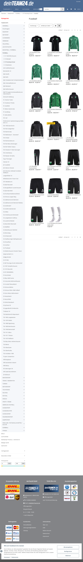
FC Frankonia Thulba (8, 103)
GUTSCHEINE (4, 436)
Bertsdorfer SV (7, 71)
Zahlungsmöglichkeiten (29, 527)
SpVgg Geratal (7, 257)
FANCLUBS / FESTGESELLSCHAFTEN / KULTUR (12, 423)
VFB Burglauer (7, 359)
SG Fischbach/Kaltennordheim (11, 194)
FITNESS (5, 430)
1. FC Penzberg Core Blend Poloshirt (54, 53)
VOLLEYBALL (6, 44)
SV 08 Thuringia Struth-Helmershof (12, 263)
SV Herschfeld (7, 299)
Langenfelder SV (7, 175)
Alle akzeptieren (68, 547)
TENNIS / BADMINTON (9, 380)
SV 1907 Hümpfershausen (10, 266)
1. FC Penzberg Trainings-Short (73, 167)
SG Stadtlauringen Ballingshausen (12, 239)
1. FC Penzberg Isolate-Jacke (54, 137)
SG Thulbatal (6, 248)
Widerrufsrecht (47, 530)
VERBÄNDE (5, 41)
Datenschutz (15, 557)
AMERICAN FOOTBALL (8, 405)
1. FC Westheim (7, 65)
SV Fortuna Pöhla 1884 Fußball (11, 290)
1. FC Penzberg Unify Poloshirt (34, 53)
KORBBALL (5, 427)
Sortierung (33, 25)
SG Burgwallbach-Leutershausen (12, 187)
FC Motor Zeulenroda (9, 109)
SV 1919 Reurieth (7, 269)
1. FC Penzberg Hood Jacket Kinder (54, 81)
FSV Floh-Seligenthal (8, 128)
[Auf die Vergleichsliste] (38, 38)
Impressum (7, 557)
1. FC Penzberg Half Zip (35, 80)
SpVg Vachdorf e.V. (8, 254)
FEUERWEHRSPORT (8, 417)
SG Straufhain (7, 242)
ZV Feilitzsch (6, 374)
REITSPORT (6, 35)
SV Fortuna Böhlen (8, 287)
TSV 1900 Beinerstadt (9, 329)
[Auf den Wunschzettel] (42, 38)
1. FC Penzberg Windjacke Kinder (73, 81)
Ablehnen (68, 555)
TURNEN (5, 383)
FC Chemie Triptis (8, 100)
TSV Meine (6, 344)
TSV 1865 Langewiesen (9, 317)
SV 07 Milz (6, 260)
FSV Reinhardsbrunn (8, 141)
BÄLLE (3, 433)
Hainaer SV (6, 162)
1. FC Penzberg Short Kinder (36, 194)
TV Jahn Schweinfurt (8, 356)
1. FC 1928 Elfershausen (9, 56)
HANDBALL (5, 26)
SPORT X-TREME (7, 402)
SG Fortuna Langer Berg (9, 197)
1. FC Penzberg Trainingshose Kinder (71, 138)
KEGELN (5, 399)
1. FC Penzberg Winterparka (73, 109)
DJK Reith (5, 77)
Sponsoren (4, 445)
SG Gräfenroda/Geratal (9, 209)
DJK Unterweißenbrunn (9, 83)
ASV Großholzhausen (9, 68)
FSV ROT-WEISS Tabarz (9, 147)
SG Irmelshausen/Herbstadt (10, 215)
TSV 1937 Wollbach (8, 338)
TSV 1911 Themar (8, 335)
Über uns (45, 525)
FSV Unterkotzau (7, 153)
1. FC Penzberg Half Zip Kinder (72, 53)
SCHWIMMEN (6, 38)
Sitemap (25, 530)
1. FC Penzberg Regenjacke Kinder (54, 110)
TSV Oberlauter (7, 347)
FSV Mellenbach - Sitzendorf (10, 135)
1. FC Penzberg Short (53, 194)
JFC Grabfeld (6, 165)
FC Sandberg (6, 112)
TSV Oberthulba (7, 350)
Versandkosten (27, 525)
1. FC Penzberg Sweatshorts (36, 223)
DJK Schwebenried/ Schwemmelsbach (13, 80)
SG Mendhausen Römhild (10, 230)
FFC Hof (5, 118)
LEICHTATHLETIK (7, 47)
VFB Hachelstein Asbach (9, 362)
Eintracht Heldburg (8, 97)
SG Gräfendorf (7, 206)
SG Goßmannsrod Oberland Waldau (13, 203)
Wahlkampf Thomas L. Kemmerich (10, 439)
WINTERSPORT (6, 377)
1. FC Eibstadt (7, 59)
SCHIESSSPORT (7, 414)
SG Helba (5, 212)
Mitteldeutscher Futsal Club (10, 178)
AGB (44, 527)
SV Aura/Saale (7, 275)
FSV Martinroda (7, 131)
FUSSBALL (5, 53)
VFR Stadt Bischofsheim (9, 371)
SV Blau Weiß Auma (8, 278)
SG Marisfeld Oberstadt (9, 224)
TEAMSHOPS (4, 23)
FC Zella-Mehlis (7, 115)
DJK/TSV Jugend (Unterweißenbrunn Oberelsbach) (13, 93)
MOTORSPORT (6, 386)
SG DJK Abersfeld (7, 190)
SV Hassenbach (7, 296)
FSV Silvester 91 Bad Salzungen (11, 150)
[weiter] (80, 30)
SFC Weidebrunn (7, 181)
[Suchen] (62, 9)
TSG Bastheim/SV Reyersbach (11, 314)
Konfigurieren (68, 551)
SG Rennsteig (6, 233)
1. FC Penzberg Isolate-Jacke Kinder (36, 138)
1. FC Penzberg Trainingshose (33, 167)
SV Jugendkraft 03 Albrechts (10, 308)
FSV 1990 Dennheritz (8, 125)
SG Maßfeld (6, 227)
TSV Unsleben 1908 (8, 353)
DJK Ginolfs (6, 74)
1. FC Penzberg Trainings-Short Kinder (54, 167)
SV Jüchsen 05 (7, 305)
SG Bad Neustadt (7, 184)
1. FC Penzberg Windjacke (36, 109)
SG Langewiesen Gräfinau (10, 218)
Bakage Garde (5, 442)
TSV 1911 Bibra (7, 332)
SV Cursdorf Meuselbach (10, 284)
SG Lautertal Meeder (8, 221)
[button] (67, 9)
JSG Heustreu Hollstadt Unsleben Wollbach (12, 171)
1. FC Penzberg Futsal (9, 62)
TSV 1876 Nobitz (7, 320)
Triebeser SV (6, 311)
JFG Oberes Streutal (8, 168)
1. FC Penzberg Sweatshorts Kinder (73, 195)
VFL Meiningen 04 (8, 368)
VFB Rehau (6, 365)
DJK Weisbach (7, 86)
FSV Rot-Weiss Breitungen (10, 144)
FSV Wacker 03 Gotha (9, 156)
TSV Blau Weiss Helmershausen (11, 341)
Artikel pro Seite (45, 25)
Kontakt (78, 1)
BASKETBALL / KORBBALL (9, 50)
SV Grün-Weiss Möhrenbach (10, 293)
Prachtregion (6, 29)
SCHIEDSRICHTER (7, 411)
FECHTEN (5, 392)
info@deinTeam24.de (34, 503)
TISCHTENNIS (6, 389)
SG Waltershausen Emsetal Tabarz (12, 251)
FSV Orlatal (6, 138)
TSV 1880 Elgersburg (8, 323)
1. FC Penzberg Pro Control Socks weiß (54, 224)
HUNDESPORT (6, 408)
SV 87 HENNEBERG (8, 272)
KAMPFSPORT (6, 420)
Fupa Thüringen (7, 159)
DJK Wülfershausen (8, 89)
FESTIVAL (5, 396)
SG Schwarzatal (7, 236)
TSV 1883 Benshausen (9, 326)
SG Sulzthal (6, 245)
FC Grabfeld (6, 106)
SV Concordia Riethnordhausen (11, 281)
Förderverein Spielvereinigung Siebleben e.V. (13, 121)
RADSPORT (5, 32)
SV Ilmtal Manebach (8, 302)
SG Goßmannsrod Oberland (10, 200)
